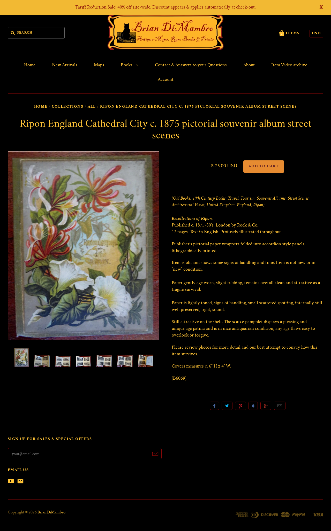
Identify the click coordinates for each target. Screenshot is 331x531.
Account (166, 80)
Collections (67, 107)
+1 (265, 406)
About (249, 65)
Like (214, 406)
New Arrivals (64, 65)
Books (127, 65)
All (92, 107)
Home (29, 65)
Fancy (253, 406)
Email (279, 406)
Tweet (227, 406)
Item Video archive (289, 65)
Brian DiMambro (51, 512)
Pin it (240, 406)
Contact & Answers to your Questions (191, 65)
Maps (99, 65)
